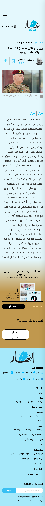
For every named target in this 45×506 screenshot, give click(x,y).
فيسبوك (29, 372)
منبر (22, 415)
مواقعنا (9, 26)
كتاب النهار (38, 43)
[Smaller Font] (39, 113)
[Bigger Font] (32, 113)
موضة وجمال (24, 453)
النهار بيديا (38, 469)
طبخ (13, 453)
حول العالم (25, 458)
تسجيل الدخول (15, 334)
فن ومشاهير (38, 453)
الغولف (40, 439)
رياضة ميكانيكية (37, 434)
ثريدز (29, 379)
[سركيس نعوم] (40, 61)
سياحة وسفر (38, 458)
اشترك (9, 490)
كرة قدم (40, 429)
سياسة (40, 401)
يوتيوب (17, 372)
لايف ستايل (38, 450)
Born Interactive (24, 500)
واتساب (19, 379)
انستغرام (6, 372)
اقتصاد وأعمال (37, 406)
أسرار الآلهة (20, 401)
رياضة (40, 426)
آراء (30, 415)
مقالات (40, 412)
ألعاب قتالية (23, 434)
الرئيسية (39, 387)
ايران (41, 392)
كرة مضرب (17, 429)
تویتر (38, 372)
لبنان (41, 398)
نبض (37, 379)
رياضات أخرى (28, 439)
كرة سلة (29, 429)
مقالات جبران (38, 420)
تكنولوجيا (39, 444)
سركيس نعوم (30, 61)
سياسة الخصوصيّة (35, 474)
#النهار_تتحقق (37, 463)
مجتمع (30, 401)
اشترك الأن (13, 306)
